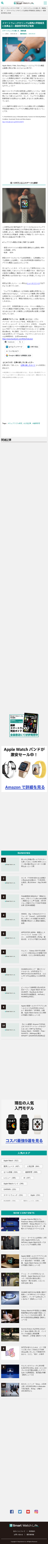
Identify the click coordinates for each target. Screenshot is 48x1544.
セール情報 (11, 1172)
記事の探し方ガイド (28, 365)
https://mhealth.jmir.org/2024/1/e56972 (13, 122)
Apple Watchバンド (14, 1184)
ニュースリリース (33, 283)
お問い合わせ (18, 1534)
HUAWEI (10, 1201)
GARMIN (10, 1189)
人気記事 (33, 1166)
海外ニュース (31, 1201)
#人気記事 (28, 423)
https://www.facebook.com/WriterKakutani (17, 339)
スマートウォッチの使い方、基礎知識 (14, 31)
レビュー (10, 1178)
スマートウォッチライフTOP (10, 8)
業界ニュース (12, 1166)
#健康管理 (36, 423)
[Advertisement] (24, 152)
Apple (36, 1195)
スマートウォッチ (14, 1195)
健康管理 (32, 1172)
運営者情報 (30, 1534)
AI (27, 1178)
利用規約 (32, 1531)
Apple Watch (11, 1161)
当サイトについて (19, 1531)
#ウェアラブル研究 (15, 423)
